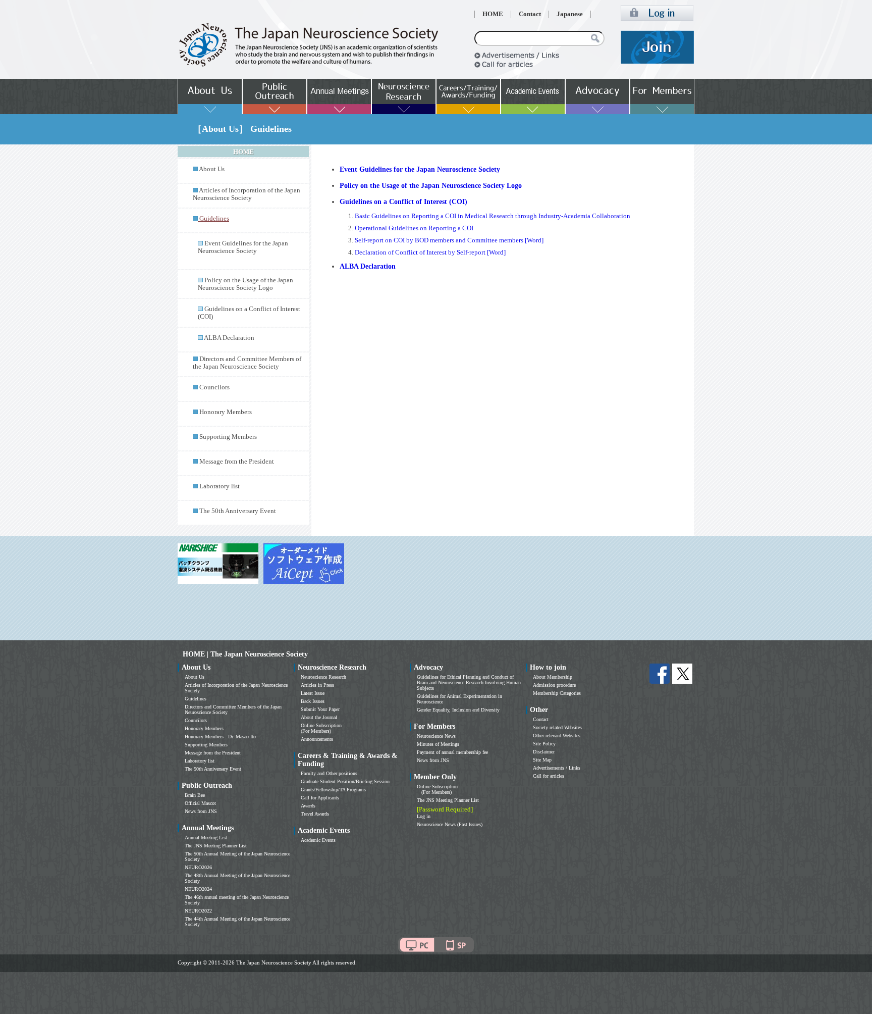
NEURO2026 (198, 867)
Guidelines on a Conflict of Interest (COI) (403, 202)
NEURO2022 (198, 911)
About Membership (552, 677)
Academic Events (318, 840)
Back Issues (312, 701)
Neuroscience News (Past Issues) (449, 824)
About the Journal (319, 717)
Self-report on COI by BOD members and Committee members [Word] (449, 240)
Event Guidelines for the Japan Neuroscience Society (243, 247)
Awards (308, 805)
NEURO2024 (198, 889)
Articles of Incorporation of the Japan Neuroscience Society (246, 194)
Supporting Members (228, 436)
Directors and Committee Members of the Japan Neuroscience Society (247, 363)
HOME (492, 14)
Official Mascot (200, 803)
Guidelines (195, 698)
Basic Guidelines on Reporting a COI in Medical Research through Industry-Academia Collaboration (492, 216)
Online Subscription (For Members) (321, 728)
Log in (423, 816)
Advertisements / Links (556, 768)
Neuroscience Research (323, 677)
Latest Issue (312, 693)
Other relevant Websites (556, 735)
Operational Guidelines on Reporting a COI (414, 228)
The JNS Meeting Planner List (216, 845)
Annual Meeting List (206, 837)
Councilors (214, 387)
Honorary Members (225, 412)
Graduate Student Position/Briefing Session (345, 781)
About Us (212, 169)
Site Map (542, 760)
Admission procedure (554, 685)
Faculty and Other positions (329, 773)
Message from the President (236, 461)
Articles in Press (317, 685)
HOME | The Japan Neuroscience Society (245, 654)
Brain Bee (195, 795)
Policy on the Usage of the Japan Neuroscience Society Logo (245, 284)
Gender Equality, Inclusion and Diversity (458, 710)
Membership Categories (557, 693)
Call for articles (548, 776)
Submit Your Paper (320, 709)
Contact (530, 14)
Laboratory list (219, 486)
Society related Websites (557, 727)
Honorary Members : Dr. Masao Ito (220, 736)
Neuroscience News (436, 736)
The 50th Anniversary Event (237, 511)
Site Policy (544, 743)
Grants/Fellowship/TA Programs (333, 789)
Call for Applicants (320, 797)
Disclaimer (544, 751)
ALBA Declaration (229, 337)
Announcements (317, 739)
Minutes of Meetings (438, 744)
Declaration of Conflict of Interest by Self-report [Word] (430, 252)
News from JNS (201, 811)
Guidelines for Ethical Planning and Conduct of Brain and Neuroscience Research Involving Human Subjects (469, 682)
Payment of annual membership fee (452, 752)
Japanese (570, 14)
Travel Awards (315, 814)
